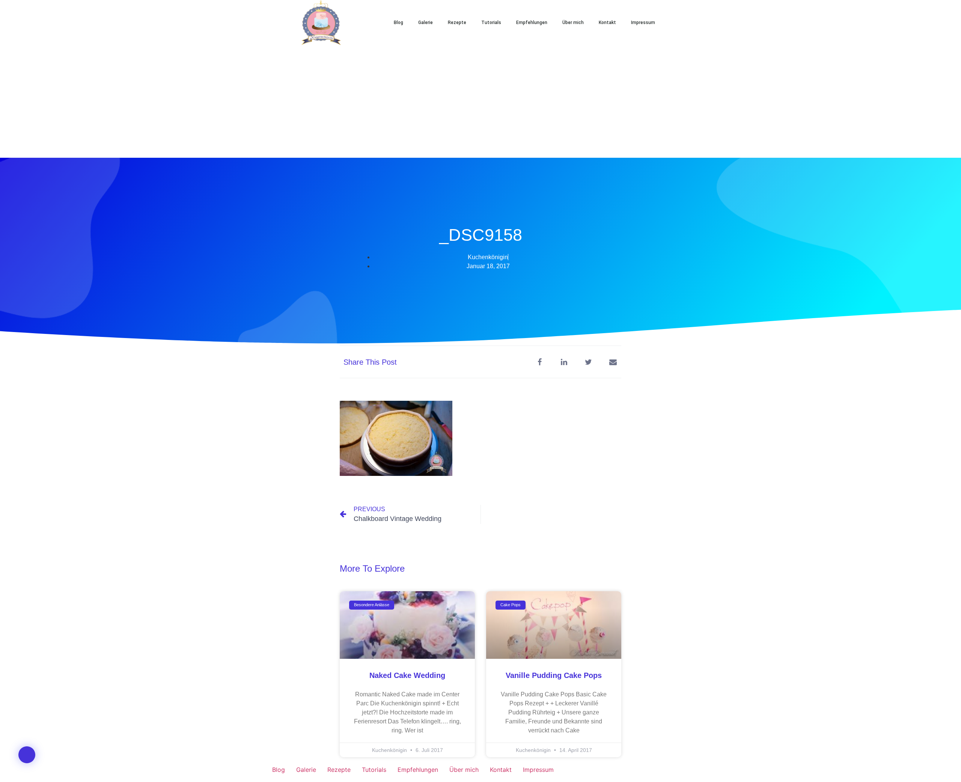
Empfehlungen (531, 22)
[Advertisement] (480, 101)
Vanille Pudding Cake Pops (554, 675)
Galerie (425, 22)
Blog (398, 22)
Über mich (573, 22)
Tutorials (491, 22)
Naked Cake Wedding (407, 675)
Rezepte (457, 22)
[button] (686, 22)
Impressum (643, 22)
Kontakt (607, 22)
